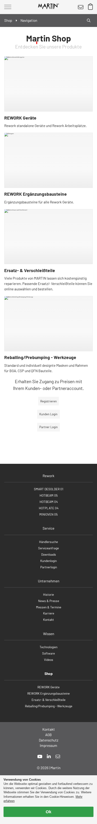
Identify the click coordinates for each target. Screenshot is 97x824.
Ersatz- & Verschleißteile (29, 270)
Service (48, 528)
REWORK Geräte (20, 117)
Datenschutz (48, 740)
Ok (48, 811)
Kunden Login (48, 414)
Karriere (48, 613)
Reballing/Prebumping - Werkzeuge (40, 357)
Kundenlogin (48, 561)
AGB (48, 735)
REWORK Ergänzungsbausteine (35, 194)
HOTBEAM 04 (49, 502)
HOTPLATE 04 (48, 508)
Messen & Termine (48, 607)
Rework (48, 476)
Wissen (48, 634)
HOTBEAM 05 (49, 495)
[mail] (57, 756)
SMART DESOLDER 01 (48, 489)
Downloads (48, 554)
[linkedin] (48, 756)
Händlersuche (48, 542)
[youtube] (39, 756)
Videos (48, 660)
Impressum (48, 745)
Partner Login (48, 427)
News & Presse (48, 601)
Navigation (28, 20)
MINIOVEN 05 (48, 514)
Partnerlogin (48, 567)
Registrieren (48, 401)
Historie (48, 594)
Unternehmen (48, 581)
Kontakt (48, 620)
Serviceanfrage (48, 548)
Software (48, 653)
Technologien (48, 647)
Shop (48, 673)
